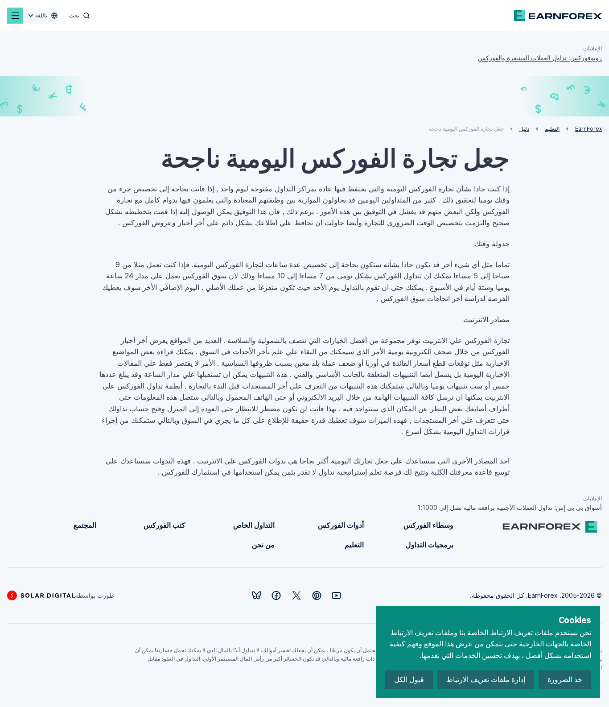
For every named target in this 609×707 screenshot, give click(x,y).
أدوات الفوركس (341, 525)
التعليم (354, 544)
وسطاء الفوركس (428, 525)
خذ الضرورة (564, 679)
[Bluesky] (256, 595)
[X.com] (296, 595)
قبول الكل (409, 679)
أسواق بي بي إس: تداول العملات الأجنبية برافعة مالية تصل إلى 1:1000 (509, 507)
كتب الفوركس (164, 525)
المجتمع (85, 525)
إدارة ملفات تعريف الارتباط (485, 679)
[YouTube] (336, 595)
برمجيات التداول (429, 544)
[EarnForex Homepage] (558, 15)
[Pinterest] (316, 595)
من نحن (263, 544)
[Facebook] (276, 595)
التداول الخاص (254, 525)
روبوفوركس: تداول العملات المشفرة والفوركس (540, 58)
